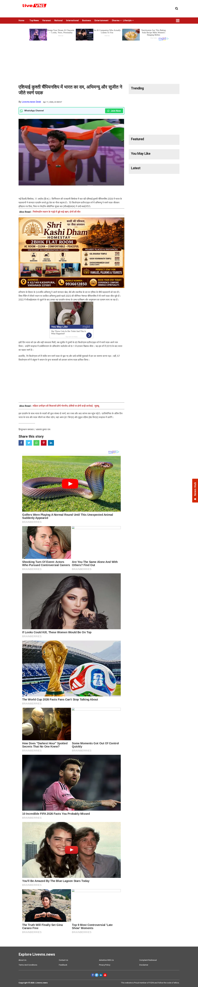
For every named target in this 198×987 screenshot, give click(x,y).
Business (86, 20)
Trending (137, 88)
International (72, 20)
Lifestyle (127, 20)
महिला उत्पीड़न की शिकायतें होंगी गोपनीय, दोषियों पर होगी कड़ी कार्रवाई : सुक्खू (66, 405)
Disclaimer (143, 965)
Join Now (115, 110)
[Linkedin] (101, 975)
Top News (34, 20)
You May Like (140, 154)
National (58, 20)
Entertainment (101, 20)
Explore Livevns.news (37, 954)
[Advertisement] (99, 61)
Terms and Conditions (28, 965)
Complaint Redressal (148, 960)
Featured (137, 139)
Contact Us (63, 960)
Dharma (115, 20)
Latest (135, 168)
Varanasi (46, 20)
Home (21, 20)
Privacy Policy (104, 965)
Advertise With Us (106, 960)
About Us (22, 960)
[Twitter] (96, 975)
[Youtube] (105, 975)
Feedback (63, 965)
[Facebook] (93, 975)
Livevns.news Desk (31, 101)
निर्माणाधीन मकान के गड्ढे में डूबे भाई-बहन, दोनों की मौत (56, 211)
